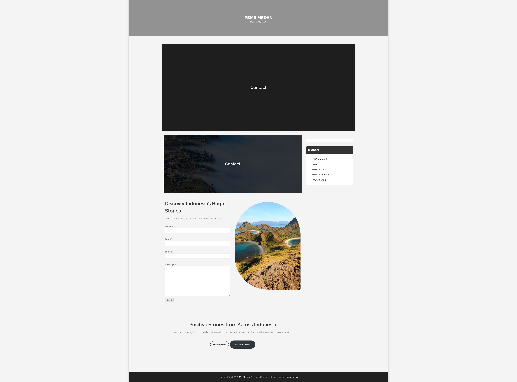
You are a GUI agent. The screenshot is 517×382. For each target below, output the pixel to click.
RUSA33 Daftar (319, 169)
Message (170, 264)
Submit (169, 300)
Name (169, 226)
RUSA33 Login (319, 179)
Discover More (242, 344)
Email (168, 239)
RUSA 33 (316, 164)
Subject (168, 251)
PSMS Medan (258, 17)
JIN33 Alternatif (319, 159)
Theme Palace (291, 377)
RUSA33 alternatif (320, 174)
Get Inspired (219, 344)
